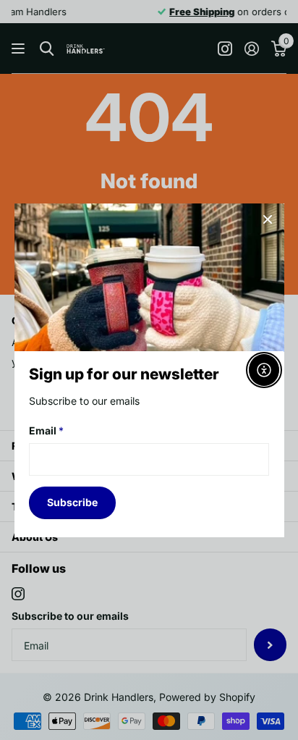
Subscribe (72, 502)
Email (46, 431)
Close (268, 219)
